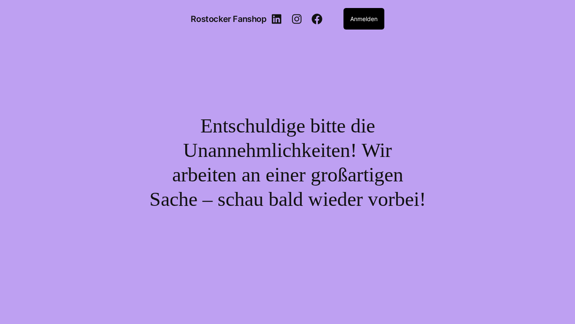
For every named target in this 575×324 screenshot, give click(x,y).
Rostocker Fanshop (228, 19)
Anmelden (364, 18)
